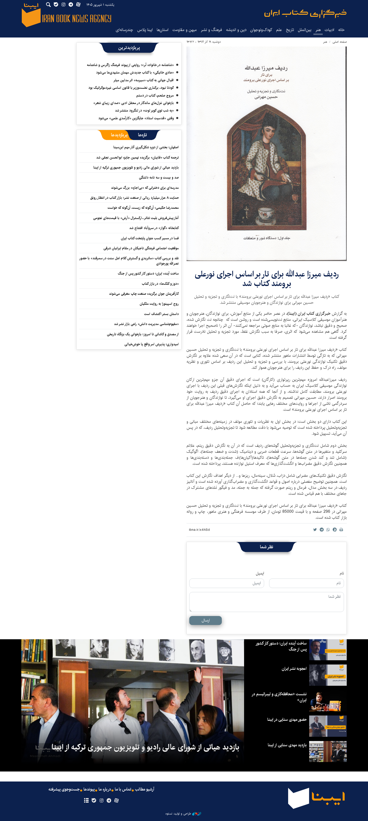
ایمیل (260, 573)
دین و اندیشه (236, 29)
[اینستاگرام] (101, 800)
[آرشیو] (86, 800)
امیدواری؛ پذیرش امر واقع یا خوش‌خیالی (151, 344)
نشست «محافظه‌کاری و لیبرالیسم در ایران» (279, 697)
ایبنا (305, 13)
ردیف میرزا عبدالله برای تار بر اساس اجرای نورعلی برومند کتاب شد (267, 279)
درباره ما (105, 789)
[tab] (142, 135)
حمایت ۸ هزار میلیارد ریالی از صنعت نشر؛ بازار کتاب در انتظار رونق (134, 197)
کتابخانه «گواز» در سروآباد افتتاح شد (154, 228)
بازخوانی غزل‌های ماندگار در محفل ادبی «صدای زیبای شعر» (133, 103)
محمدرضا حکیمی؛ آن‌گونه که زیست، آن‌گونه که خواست (143, 207)
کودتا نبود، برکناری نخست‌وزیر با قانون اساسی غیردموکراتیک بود (131, 87)
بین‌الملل (304, 29)
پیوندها (89, 789)
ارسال (206, 620)
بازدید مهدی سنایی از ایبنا (287, 745)
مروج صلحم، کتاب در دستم (155, 95)
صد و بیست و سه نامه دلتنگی (159, 177)
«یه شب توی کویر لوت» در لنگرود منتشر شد (144, 110)
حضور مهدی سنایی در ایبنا (287, 719)
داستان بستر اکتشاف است (161, 314)
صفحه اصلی (339, 42)
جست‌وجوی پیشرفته (64, 789)
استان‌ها (162, 29)
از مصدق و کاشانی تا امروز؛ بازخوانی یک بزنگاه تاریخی (143, 334)
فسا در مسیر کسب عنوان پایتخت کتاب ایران (150, 238)
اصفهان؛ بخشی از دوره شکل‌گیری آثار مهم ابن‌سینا (146, 147)
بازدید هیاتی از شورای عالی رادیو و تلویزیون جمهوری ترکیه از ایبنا (136, 167)
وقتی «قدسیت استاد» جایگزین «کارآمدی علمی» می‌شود (136, 118)
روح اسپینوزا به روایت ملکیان (159, 303)
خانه (341, 29)
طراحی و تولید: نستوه (178, 814)
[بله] (94, 800)
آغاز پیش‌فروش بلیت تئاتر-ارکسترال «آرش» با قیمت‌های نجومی (136, 218)
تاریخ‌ (290, 29)
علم (279, 29)
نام (342, 573)
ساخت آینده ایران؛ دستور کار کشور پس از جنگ (148, 273)
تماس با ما (123, 789)
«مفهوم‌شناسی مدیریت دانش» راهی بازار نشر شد (146, 324)
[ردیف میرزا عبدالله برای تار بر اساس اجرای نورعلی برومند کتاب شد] (267, 153)
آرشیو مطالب (144, 789)
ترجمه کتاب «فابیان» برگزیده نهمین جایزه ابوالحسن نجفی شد (137, 157)
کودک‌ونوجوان (261, 29)
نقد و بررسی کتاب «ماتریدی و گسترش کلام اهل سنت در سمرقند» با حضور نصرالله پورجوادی (129, 261)
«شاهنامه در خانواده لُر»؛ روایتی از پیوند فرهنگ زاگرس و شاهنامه (130, 65)
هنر (318, 29)
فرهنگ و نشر (211, 29)
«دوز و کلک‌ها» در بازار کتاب (160, 283)
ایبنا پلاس (145, 29)
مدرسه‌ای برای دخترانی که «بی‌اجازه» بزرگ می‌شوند (145, 187)
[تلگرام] (109, 800)
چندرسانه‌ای (124, 29)
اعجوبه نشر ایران (294, 668)
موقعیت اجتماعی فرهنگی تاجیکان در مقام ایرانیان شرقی (141, 248)
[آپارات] (116, 800)
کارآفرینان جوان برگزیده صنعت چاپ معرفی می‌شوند (144, 293)
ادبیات (329, 29)
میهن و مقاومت (184, 29)
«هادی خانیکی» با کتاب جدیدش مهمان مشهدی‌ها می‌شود (135, 72)
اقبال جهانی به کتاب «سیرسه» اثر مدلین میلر (143, 80)
